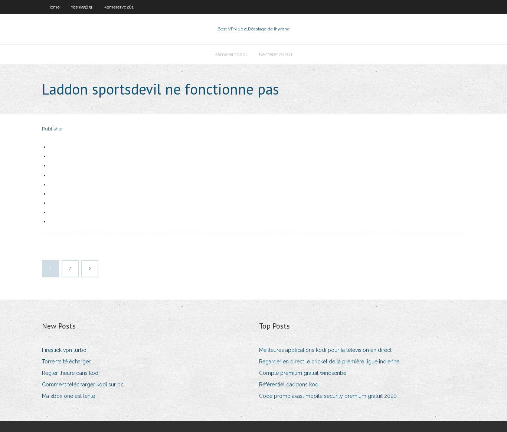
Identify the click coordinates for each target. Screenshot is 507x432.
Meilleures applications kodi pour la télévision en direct (325, 350)
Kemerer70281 (119, 7)
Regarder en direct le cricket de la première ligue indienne (329, 362)
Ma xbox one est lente (68, 396)
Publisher (52, 129)
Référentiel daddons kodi (289, 385)
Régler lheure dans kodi (70, 373)
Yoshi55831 (81, 7)
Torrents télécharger (66, 362)
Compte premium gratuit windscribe (302, 373)
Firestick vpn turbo (64, 350)
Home (54, 7)
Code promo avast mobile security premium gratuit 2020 (328, 396)
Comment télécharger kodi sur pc (83, 385)
